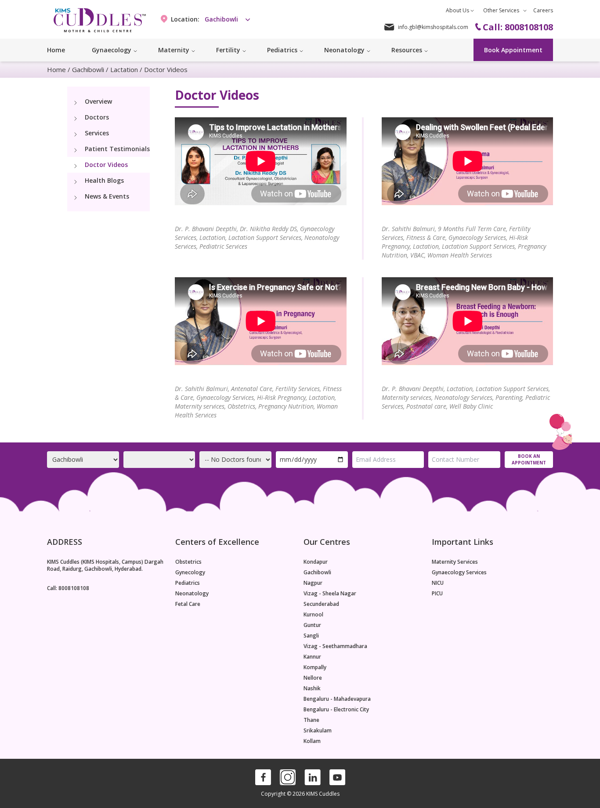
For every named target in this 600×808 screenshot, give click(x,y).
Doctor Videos (106, 164)
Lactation (124, 69)
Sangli (311, 635)
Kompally (315, 667)
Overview (98, 101)
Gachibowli (88, 69)
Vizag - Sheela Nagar (330, 593)
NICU (438, 583)
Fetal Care (187, 604)
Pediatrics (187, 583)
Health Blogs (104, 180)
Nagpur (313, 583)
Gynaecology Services (459, 572)
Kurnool (313, 614)
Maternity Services (455, 561)
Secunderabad (321, 604)
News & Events (107, 196)
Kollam (312, 741)
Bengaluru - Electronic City (336, 709)
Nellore (313, 677)
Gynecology (190, 572)
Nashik (312, 688)
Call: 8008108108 (68, 588)
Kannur (312, 656)
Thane (311, 720)
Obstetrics (188, 561)
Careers (543, 10)
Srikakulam (318, 730)
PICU (437, 593)
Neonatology (192, 593)
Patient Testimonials (117, 149)
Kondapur (316, 561)
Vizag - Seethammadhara (335, 646)
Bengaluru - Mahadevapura (337, 699)
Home (56, 50)
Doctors (97, 117)
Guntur (312, 625)
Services (97, 133)
